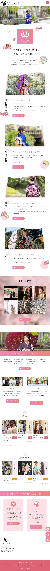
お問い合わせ (45, 565)
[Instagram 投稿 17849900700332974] (11, 307)
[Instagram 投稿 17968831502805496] (25, 293)
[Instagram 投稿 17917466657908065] (25, 307)
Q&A (28, 565)
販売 (19, 565)
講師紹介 (33, 565)
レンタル (23, 565)
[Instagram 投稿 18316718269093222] (39, 307)
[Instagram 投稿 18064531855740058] (11, 293)
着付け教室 (8, 565)
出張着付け (14, 565)
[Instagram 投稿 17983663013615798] (39, 293)
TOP (3, 565)
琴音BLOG (38, 565)
